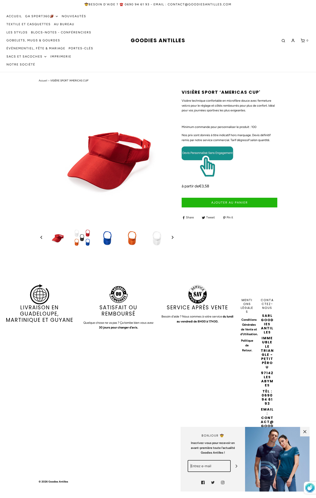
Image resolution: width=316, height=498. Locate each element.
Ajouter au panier (229, 202)
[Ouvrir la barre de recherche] (283, 40)
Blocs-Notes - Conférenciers (61, 32)
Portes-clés (81, 48)
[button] (41, 237)
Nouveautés (74, 16)
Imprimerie (60, 56)
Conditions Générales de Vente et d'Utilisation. (249, 327)
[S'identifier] (293, 40)
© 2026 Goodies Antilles (53, 481)
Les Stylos (17, 32)
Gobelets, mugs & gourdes (33, 40)
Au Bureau (64, 24)
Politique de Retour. (247, 345)
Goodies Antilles (158, 40)
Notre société (20, 64)
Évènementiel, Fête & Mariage (35, 48)
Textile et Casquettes (28, 24)
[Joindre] (236, 466)
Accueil (14, 16)
